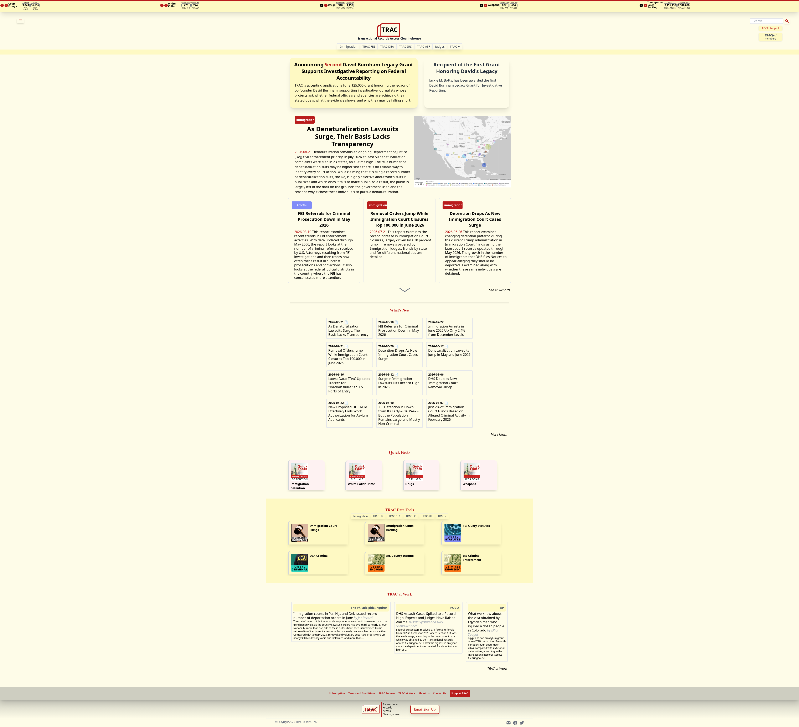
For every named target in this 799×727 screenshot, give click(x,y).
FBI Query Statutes (476, 526)
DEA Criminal (319, 556)
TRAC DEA (387, 46)
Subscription (337, 693)
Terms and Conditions (361, 693)
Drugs (409, 484)
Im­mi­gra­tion (348, 46)
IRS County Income (400, 556)
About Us (424, 693)
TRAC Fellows (387, 693)
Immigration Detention (299, 486)
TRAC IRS (405, 46)
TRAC (455, 46)
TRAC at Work (497, 668)
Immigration (360, 516)
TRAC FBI (368, 46)
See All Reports (499, 290)
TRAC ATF (423, 46)
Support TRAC (459, 693)
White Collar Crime (361, 484)
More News (499, 434)
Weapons (469, 484)
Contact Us (439, 693)
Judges (440, 46)
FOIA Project (770, 28)
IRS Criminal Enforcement (472, 558)
